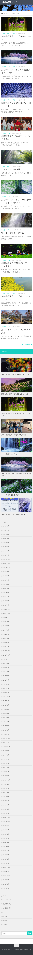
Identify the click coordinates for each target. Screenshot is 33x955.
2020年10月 (6, 780)
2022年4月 (6, 722)
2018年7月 (6, 888)
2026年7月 (6, 530)
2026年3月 (6, 547)
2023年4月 (6, 680)
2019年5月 (6, 846)
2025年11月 (6, 563)
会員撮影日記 (7, 908)
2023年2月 (6, 688)
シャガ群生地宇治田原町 (10, 495)
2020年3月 (6, 805)
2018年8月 (6, 884)
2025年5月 (6, 588)
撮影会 (5, 920)
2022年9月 (6, 705)
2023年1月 (6, 692)
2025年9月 (6, 572)
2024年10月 (6, 617)
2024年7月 (6, 626)
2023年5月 (6, 676)
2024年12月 (6, 609)
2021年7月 (6, 759)
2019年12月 (6, 817)
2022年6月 (6, 713)
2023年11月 (6, 655)
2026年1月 (6, 555)
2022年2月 (6, 730)
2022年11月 (6, 701)
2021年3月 (6, 772)
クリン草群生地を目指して (10, 454)
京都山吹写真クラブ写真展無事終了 (13, 435)
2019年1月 (6, 863)
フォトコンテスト (6, 33)
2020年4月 (6, 801)
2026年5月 (6, 538)
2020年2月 (6, 809)
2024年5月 (6, 634)
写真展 (5, 916)
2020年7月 (6, 788)
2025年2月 (6, 601)
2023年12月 (6, 651)
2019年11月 (6, 821)
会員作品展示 (7, 904)
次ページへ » (27, 344)
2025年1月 (6, 605)
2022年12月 (6, 697)
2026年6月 (6, 534)
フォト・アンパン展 (10, 169)
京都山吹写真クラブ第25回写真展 (13, 514)
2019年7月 (6, 838)
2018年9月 (6, 880)
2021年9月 (6, 751)
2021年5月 (6, 763)
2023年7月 (6, 667)
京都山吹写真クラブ (8, 2)
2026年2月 (6, 551)
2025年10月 (6, 567)
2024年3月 (6, 642)
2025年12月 (6, 559)
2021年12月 (6, 738)
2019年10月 (6, 826)
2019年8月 (6, 834)
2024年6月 (6, 630)
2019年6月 (6, 842)
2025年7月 (6, 580)
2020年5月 (6, 796)
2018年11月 (6, 871)
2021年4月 (6, 767)
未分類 (5, 924)
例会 (14, 33)
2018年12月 (6, 867)
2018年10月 (6, 876)
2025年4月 (6, 592)
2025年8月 (6, 576)
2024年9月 (6, 622)
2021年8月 (6, 755)
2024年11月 (6, 613)
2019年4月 (6, 851)
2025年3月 (6, 597)
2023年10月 (6, 659)
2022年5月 (6, 717)
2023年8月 (6, 663)
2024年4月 (6, 638)
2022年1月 (6, 734)
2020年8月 (6, 784)
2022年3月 (6, 726)
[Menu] (30, 2)
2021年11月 (6, 742)
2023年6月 (6, 672)
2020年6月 (6, 792)
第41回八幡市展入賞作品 (12, 233)
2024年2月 (6, 647)
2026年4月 (6, 542)
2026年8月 (6, 526)
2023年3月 (6, 684)
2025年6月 (6, 584)
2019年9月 (6, 830)
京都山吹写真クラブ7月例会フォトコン (15, 394)
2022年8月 (6, 709)
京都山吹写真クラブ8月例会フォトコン (15, 374)
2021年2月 (6, 776)
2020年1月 (6, 813)
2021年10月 (6, 747)
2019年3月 (6, 855)
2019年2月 (6, 859)
